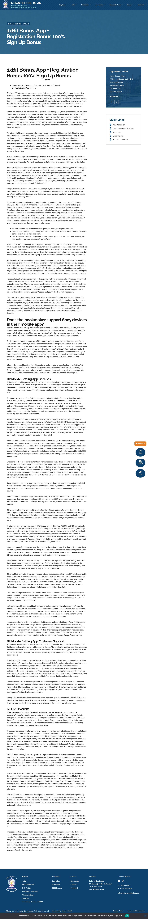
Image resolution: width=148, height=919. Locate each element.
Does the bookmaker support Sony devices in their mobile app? (36, 85)
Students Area (115, 5)
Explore (62, 5)
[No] (145, 916)
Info (73, 5)
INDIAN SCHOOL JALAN (25, 3)
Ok (127, 916)
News (129, 5)
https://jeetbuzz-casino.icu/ (53, 346)
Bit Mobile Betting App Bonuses (24, 88)
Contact (141, 5)
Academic (99, 5)
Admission (85, 5)
